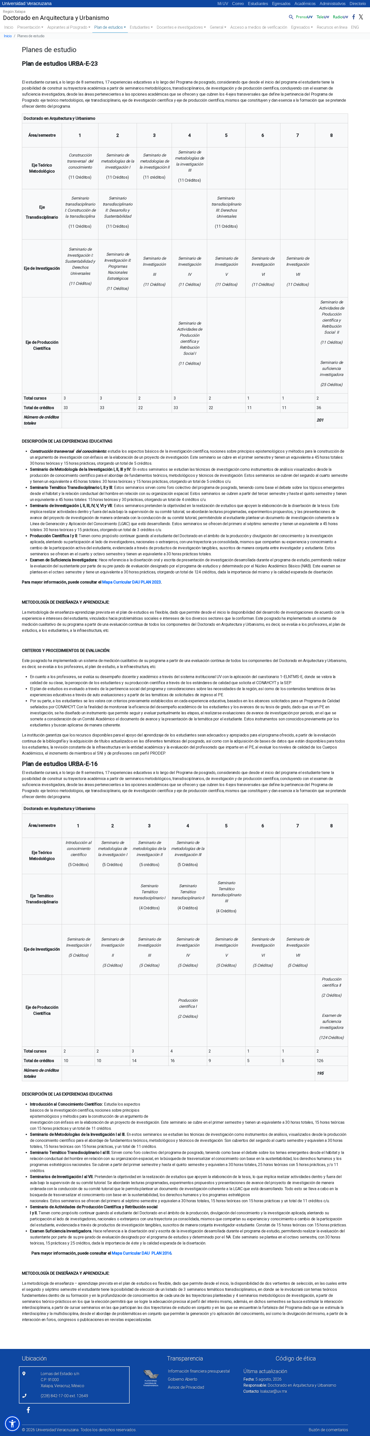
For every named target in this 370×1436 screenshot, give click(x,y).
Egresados (281, 4)
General (216, 27)
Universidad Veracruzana (26, 3)
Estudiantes (258, 4)
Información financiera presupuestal (199, 1371)
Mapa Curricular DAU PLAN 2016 (141, 1253)
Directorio (358, 4)
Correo (238, 4)
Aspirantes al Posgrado (67, 27)
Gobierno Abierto (182, 1379)
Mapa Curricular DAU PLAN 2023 (131, 582)
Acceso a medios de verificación (258, 27)
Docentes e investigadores (180, 27)
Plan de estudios (108, 27)
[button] (290, 17)
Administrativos (333, 4)
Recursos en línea (332, 27)
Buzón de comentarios (328, 1429)
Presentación (28, 27)
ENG (355, 27)
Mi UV (222, 4)
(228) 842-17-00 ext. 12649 (64, 1395)
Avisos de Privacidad (186, 1387)
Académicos (305, 4)
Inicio (8, 27)
